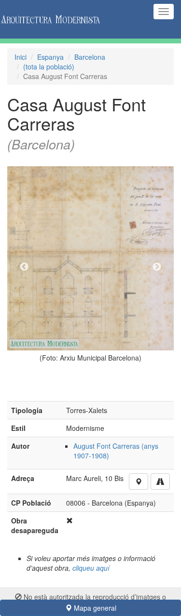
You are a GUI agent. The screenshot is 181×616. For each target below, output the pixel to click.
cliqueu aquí (91, 568)
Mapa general (94, 608)
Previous (24, 267)
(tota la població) (48, 66)
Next (157, 267)
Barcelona (89, 57)
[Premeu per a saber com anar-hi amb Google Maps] (160, 481)
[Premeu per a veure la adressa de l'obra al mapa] (138, 481)
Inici (20, 57)
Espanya (50, 57)
